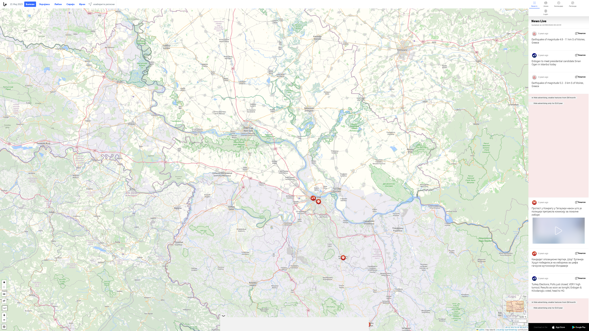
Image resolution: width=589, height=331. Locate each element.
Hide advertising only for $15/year (548, 103)
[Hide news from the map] (4, 301)
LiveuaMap (499, 329)
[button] (313, 198)
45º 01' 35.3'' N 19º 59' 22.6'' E (516, 327)
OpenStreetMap (511, 329)
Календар (558, 6)
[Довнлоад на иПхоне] (559, 327)
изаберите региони (104, 4)
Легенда (572, 6)
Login (545, 14)
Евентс (534, 6)
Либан (58, 4)
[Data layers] (4, 326)
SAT (4, 308)
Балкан (30, 4)
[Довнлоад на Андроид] (579, 327)
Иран (82, 4)
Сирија (70, 4)
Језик (545, 6)
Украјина (44, 4)
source (581, 33)
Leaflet (481, 329)
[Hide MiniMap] (525, 316)
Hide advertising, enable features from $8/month (555, 98)
